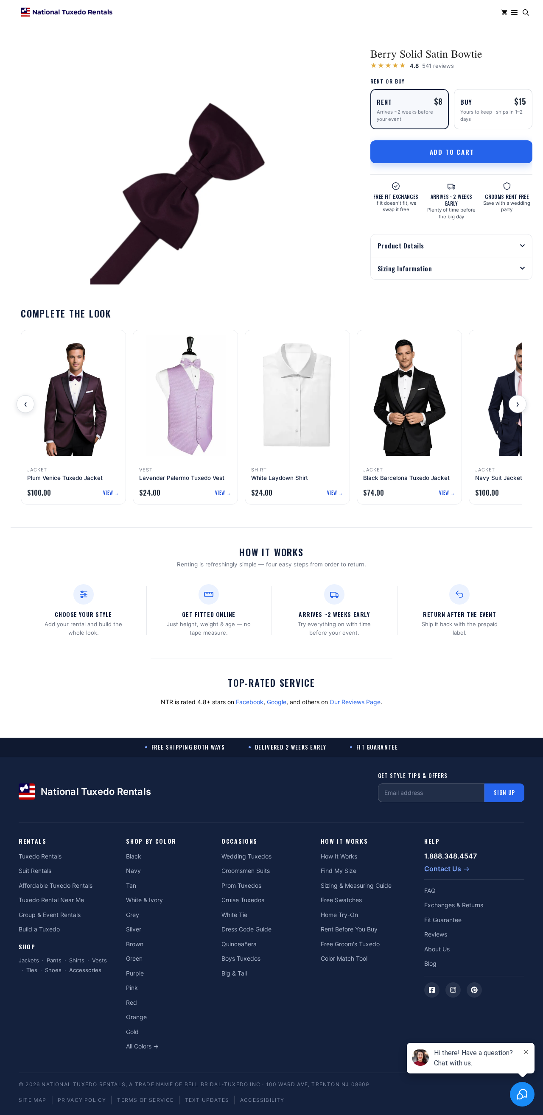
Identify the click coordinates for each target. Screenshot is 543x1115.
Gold (132, 1031)
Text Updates (207, 1100)
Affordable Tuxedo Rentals (55, 885)
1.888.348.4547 (450, 856)
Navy (133, 870)
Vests (99, 960)
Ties (31, 970)
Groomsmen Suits (245, 870)
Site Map (33, 1100)
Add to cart (452, 151)
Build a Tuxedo (39, 929)
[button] (526, 12)
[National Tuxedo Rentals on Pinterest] (474, 990)
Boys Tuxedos (240, 958)
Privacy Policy (82, 1100)
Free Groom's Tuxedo (350, 944)
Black (133, 856)
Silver (133, 929)
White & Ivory (144, 899)
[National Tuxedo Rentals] (66, 13)
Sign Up (504, 792)
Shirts (76, 960)
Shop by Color (151, 841)
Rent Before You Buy (349, 929)
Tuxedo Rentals (40, 856)
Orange (136, 1016)
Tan (131, 885)
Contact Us (442, 868)
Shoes (53, 970)
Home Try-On (339, 914)
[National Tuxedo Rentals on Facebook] (431, 990)
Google (276, 701)
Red (131, 1002)
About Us (437, 949)
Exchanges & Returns (453, 905)
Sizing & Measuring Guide (356, 885)
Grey (132, 914)
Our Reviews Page (355, 701)
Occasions (239, 841)
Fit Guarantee (443, 919)
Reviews (435, 934)
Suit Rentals (35, 870)
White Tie (234, 914)
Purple (135, 973)
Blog (430, 963)
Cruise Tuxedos (242, 899)
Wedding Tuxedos (246, 856)
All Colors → (142, 1046)
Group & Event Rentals (50, 914)
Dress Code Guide (246, 929)
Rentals (33, 841)
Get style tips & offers (413, 776)
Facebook (249, 701)
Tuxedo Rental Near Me (51, 899)
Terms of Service (145, 1100)
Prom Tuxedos (241, 885)
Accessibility (262, 1100)
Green (134, 958)
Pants (54, 960)
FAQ (430, 890)
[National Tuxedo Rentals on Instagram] (453, 990)
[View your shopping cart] (504, 12)
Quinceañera (239, 944)
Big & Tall (234, 973)
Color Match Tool (344, 958)
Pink (132, 987)
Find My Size (338, 870)
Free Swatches (341, 899)
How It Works (344, 841)
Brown (134, 944)
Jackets (29, 960)
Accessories (85, 970)
